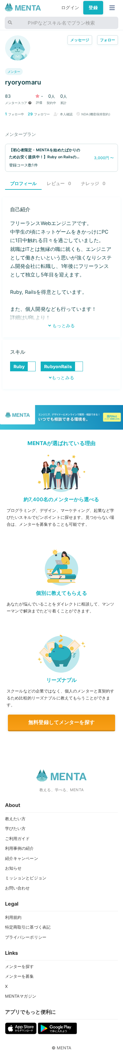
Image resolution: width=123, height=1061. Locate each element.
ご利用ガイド (17, 838)
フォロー (107, 40)
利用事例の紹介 (19, 848)
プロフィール (23, 183)
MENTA (64, 1047)
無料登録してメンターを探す (61, 722)
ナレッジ (93, 183)
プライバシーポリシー (25, 937)
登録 (93, 7)
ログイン (70, 7)
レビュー (59, 183)
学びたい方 (15, 828)
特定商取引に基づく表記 (28, 927)
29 (30, 114)
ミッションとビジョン (25, 877)
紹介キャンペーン (21, 858)
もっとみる (63, 325)
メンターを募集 (19, 976)
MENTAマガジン (20, 996)
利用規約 (13, 917)
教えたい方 (15, 818)
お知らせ (13, 868)
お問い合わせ (17, 887)
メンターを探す (19, 966)
